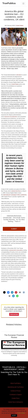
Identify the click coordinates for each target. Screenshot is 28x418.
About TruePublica (15, 383)
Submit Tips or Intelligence (15, 402)
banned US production (11, 116)
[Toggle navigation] (23, 3)
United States (19, 25)
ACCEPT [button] (14, 415)
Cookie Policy (15, 398)
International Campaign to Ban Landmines (14, 194)
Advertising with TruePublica (15, 387)
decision (19, 74)
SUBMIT (14, 229)
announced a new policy (16, 250)
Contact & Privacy (16, 390)
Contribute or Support (15, 394)
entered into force (16, 191)
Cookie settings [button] (21, 413)
